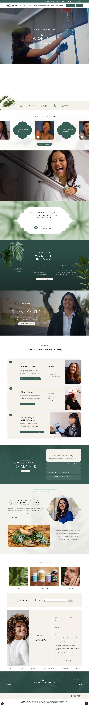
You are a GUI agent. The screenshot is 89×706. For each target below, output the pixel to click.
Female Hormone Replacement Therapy (55, 369)
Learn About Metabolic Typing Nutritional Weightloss (31, 432)
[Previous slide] (35, 144)
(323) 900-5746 (61, 702)
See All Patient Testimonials (44, 144)
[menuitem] (66, 1)
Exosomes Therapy (51, 400)
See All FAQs (25, 471)
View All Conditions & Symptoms (44, 279)
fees (65, 652)
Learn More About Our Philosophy (27, 323)
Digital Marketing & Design (77, 696)
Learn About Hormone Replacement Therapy (30, 378)
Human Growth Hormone (52, 374)
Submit (70, 600)
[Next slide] (54, 144)
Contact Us (79, 5)
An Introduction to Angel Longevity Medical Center (17, 93)
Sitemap (51, 695)
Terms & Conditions (40, 695)
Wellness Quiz (70, 5)
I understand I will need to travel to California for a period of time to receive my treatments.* (68, 649)
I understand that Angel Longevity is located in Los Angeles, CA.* (66, 645)
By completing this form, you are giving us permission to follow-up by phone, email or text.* (67, 637)
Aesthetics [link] (35, 5)
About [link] (25, 5)
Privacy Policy (46, 695)
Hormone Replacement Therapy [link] (44, 5)
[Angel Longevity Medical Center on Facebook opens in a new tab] (68, 1)
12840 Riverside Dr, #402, (12, 681)
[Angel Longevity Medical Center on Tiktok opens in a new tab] (72, 1)
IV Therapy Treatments (52, 396)
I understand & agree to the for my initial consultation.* (65, 652)
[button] (2, 703)
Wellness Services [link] (54, 5)
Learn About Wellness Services (27, 404)
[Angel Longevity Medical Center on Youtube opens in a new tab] (70, 1)
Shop (63, 1)
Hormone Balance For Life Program (54, 376)
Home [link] (21, 5)
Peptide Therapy (51, 398)
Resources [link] (61, 5)
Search (58, 1)
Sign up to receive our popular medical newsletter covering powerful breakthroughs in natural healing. (66, 656)
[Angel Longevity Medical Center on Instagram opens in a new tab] (66, 1)
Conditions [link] (29, 5)
